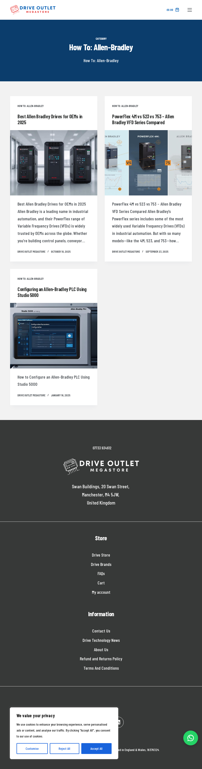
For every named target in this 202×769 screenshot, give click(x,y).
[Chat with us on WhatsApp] (190, 738)
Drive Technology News (101, 640)
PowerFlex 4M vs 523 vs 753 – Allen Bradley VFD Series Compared (143, 119)
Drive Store (101, 555)
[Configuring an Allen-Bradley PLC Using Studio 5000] (53, 335)
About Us (101, 649)
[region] (64, 733)
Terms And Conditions (101, 668)
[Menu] (189, 10)
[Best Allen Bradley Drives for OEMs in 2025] (53, 163)
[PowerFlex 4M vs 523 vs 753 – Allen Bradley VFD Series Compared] (148, 163)
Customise (32, 748)
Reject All (64, 748)
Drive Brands (101, 564)
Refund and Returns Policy (101, 658)
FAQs (101, 573)
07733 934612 (102, 447)
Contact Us (101, 630)
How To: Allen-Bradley (30, 105)
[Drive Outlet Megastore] (32, 10)
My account (101, 592)
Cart (101, 582)
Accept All (96, 748)
